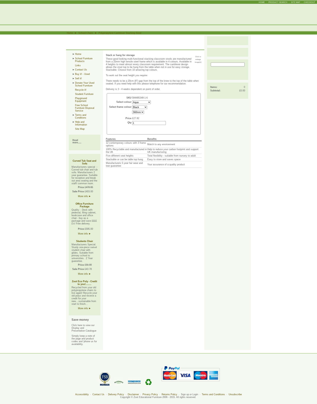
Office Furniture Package (84, 205)
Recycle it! (80, 89)
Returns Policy (169, 394)
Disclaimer (133, 394)
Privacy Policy (150, 394)
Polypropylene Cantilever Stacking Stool (120, 33)
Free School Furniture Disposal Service (84, 108)
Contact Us (81, 69)
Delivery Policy (116, 394)
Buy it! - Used (82, 74)
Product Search (277, 2)
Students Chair (84, 241)
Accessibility (82, 394)
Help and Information (81, 123)
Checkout (309, 2)
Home (262, 2)
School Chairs (85, 33)
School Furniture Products (83, 60)
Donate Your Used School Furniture (84, 84)
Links (78, 65)
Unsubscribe (235, 394)
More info (84, 196)
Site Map (295, 2)
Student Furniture (84, 94)
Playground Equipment (81, 99)
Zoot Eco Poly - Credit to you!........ (84, 282)
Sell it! (78, 78)
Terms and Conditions (80, 116)
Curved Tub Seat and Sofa (84, 162)
